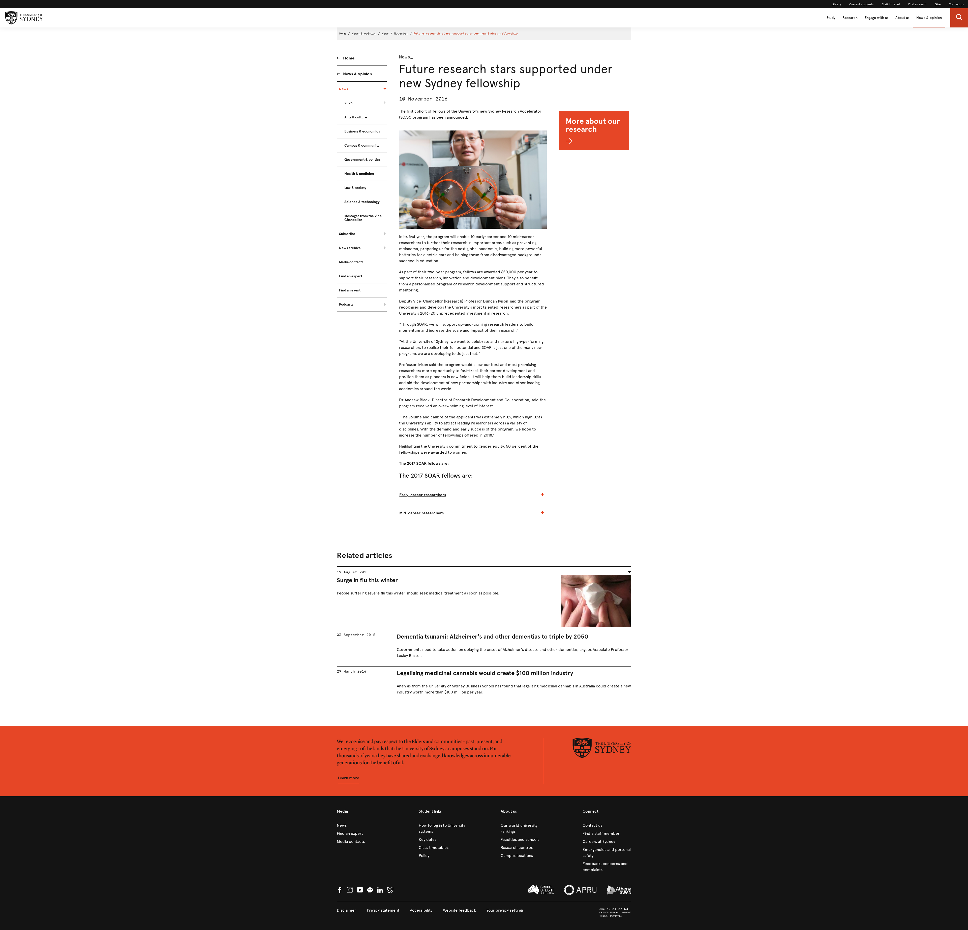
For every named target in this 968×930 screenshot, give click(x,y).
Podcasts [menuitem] (346, 304)
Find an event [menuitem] (349, 290)
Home (342, 33)
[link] (836, 4)
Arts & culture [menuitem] (355, 117)
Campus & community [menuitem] (361, 145)
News (385, 33)
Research (850, 18)
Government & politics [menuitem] (362, 159)
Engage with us (876, 18)
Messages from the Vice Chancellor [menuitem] (363, 218)
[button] (959, 17)
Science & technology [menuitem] (362, 202)
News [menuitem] (343, 89)
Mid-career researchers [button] (421, 513)
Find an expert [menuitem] (350, 276)
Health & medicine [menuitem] (359, 174)
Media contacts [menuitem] (351, 262)
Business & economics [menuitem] (362, 131)
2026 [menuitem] (348, 103)
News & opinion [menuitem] (357, 74)
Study (831, 18)
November (401, 33)
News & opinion (929, 18)
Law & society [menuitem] (355, 188)
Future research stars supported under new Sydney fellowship (465, 33)
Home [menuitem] (348, 58)
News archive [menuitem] (350, 248)
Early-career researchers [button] (422, 494)
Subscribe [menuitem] (347, 234)
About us (902, 18)
